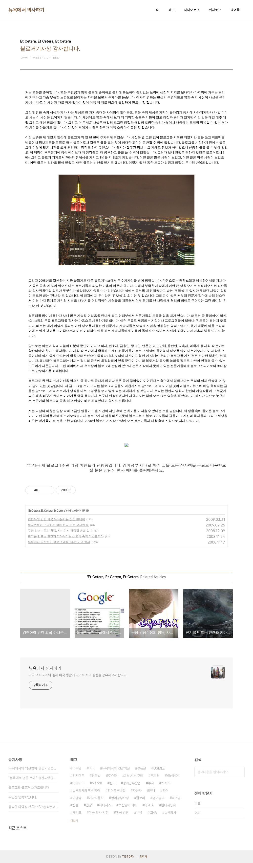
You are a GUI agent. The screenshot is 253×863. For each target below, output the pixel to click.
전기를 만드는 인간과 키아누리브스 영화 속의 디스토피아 (66, 536)
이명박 (76, 798)
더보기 (74, 820)
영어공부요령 (120, 798)
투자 (151, 783)
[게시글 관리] (49, 490)
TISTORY (128, 856)
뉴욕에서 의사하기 (26, 10)
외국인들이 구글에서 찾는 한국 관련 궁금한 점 (58, 525)
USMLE (159, 768)
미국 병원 (122, 813)
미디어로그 (191, 10)
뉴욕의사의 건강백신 (116, 768)
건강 (89, 805)
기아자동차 (96, 798)
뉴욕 (139, 813)
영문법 (96, 776)
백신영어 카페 (127, 805)
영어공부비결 (116, 791)
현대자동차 (168, 805)
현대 (152, 791)
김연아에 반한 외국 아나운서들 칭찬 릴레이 (56, 519)
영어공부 (158, 798)
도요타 (112, 776)
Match (97, 783)
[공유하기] (43, 490)
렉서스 (165, 783)
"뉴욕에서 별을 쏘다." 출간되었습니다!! (33, 778)
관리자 (143, 856)
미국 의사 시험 (98, 813)
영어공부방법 (132, 783)
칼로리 (140, 798)
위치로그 (215, 10)
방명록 (235, 10)
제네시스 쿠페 (133, 776)
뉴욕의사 (170, 813)
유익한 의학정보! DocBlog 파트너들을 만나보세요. (33, 807)
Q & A (149, 805)
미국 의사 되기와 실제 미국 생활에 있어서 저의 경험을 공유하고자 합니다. (78, 675)
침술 (75, 805)
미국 (92, 768)
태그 (171, 10)
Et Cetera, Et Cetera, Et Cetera (46, 510)
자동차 (137, 791)
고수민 (76, 768)
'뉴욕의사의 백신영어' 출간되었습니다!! (33, 768)
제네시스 (105, 805)
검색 (239, 772)
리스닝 (176, 798)
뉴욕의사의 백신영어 (86, 791)
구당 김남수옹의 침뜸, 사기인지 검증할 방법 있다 (60, 530)
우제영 (154, 776)
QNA (153, 813)
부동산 (141, 768)
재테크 (76, 813)
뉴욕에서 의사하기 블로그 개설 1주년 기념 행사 (59, 542)
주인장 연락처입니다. (22, 797)
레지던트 (78, 776)
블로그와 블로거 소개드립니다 (28, 788)
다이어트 (78, 783)
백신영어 (173, 776)
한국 (112, 783)
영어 (165, 791)
